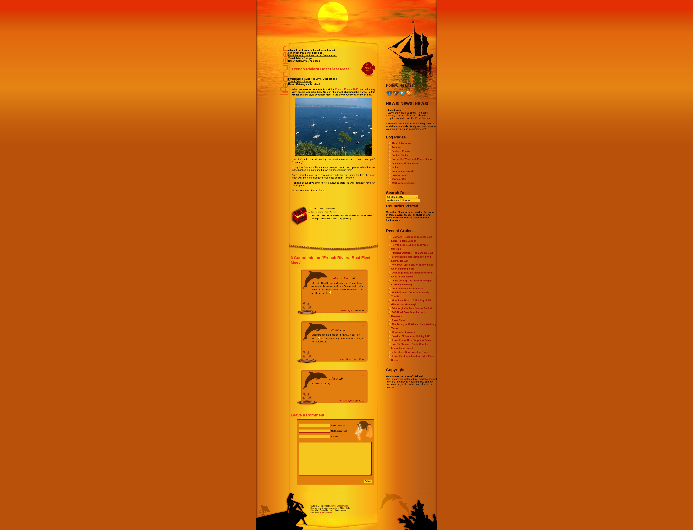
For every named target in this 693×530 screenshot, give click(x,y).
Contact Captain (400, 155)
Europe (329, 215)
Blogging (315, 215)
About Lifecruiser (401, 143)
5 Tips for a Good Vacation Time (410, 352)
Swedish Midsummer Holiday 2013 (411, 336)
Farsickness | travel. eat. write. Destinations (312, 55)
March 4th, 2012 (348, 311)
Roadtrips (315, 219)
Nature (360, 215)
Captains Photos (401, 151)
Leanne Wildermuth (338, 506)
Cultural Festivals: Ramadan (407, 288)
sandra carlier (339, 278)
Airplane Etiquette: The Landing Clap (412, 252)
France (336, 215)
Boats (322, 215)
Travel (323, 219)
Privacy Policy (400, 175)
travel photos (333, 219)
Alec (332, 378)
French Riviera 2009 (346, 89)
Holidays (344, 215)
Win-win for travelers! (403, 332)
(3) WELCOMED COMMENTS (323, 208)
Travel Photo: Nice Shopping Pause (411, 340)
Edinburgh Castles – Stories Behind (412, 308)
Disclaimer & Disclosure (405, 163)
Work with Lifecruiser (403, 183)
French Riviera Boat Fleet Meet (320, 69)
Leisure (352, 215)
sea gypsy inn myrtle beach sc (305, 52)
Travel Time (398, 320)
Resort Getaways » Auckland (304, 61)
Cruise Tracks (317, 212)
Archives (396, 147)
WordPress (327, 512)
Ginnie (334, 329)
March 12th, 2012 (347, 401)
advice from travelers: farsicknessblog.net (311, 50)
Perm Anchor (330, 212)
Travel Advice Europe (300, 58)
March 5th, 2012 (347, 359)
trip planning (345, 219)
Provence (368, 215)
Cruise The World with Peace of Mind (412, 159)
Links (395, 167)
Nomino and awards (403, 171)
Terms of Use (399, 179)
